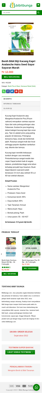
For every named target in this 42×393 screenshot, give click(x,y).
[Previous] (1, 258)
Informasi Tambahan (12, 104)
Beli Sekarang (12, 77)
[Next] (40, 258)
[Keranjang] (38, 5)
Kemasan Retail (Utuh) (28, 86)
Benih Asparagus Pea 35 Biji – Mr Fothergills (31, 261)
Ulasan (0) (7, 108)
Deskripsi (7, 99)
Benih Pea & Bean (14, 86)
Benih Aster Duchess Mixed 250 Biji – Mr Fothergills (9, 262)
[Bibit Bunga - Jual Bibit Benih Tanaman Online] (21, 5)
